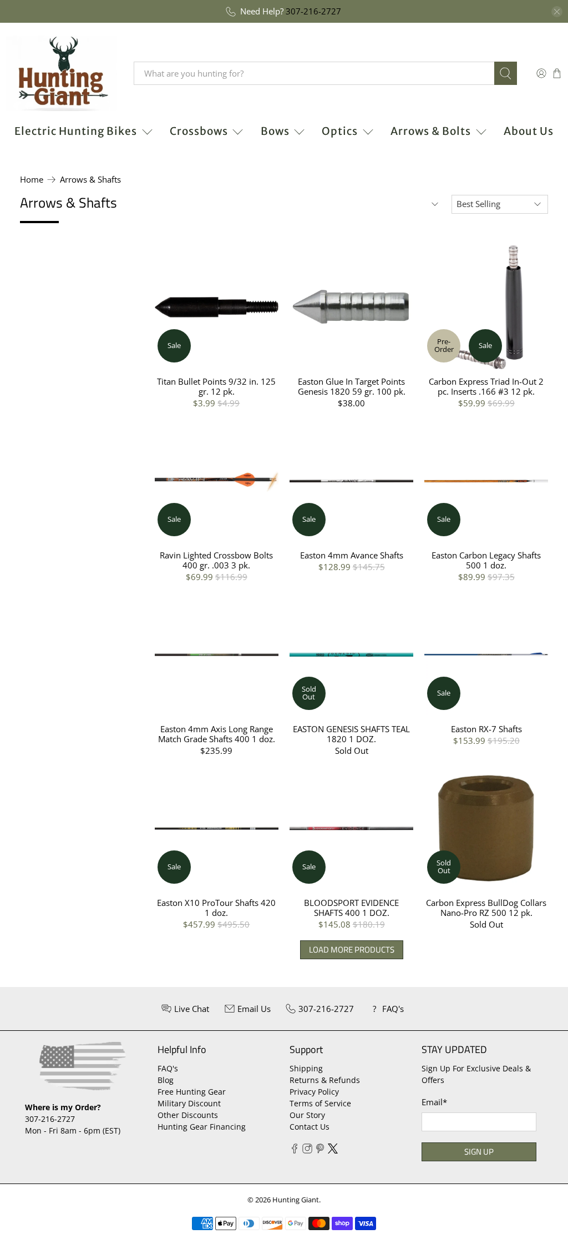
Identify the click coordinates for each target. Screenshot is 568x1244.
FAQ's (168, 1068)
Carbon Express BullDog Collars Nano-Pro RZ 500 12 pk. (486, 907)
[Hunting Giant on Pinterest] (320, 1150)
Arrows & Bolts (430, 131)
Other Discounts (188, 1115)
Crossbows (199, 131)
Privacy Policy (314, 1091)
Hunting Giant (295, 1200)
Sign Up (479, 1151)
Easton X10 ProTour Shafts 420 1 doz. (216, 907)
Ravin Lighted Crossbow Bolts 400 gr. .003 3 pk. (216, 560)
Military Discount (189, 1103)
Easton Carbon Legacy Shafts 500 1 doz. (486, 560)
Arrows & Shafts (90, 179)
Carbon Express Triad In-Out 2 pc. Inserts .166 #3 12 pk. (486, 386)
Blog (166, 1080)
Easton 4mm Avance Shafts (351, 555)
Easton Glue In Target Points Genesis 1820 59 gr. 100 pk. (351, 386)
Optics (340, 131)
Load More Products (351, 949)
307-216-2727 (313, 11)
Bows (275, 131)
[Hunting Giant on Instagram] (307, 1150)
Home (31, 179)
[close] (556, 11)
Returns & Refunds (325, 1080)
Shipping (306, 1068)
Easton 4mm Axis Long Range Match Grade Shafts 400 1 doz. (216, 733)
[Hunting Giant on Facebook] (295, 1150)
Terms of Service (320, 1103)
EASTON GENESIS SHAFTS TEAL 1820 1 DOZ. (351, 733)
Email (434, 1101)
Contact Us (309, 1126)
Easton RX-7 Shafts (486, 728)
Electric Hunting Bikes (75, 131)
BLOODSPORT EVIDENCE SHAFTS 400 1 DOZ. (351, 907)
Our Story (307, 1115)
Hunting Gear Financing (202, 1126)
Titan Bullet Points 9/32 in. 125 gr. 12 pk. (216, 386)
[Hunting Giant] (61, 73)
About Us (529, 131)
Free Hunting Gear (192, 1091)
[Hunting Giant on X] (333, 1150)
